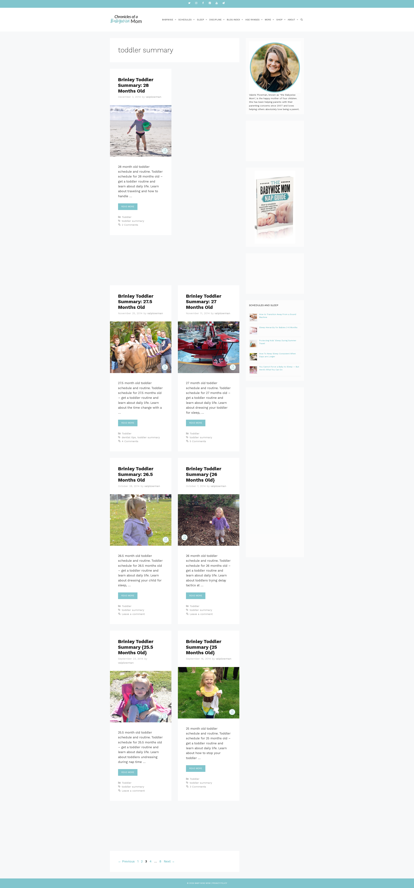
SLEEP (200, 19)
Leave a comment (133, 614)
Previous (126, 861)
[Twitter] (189, 3)
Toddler (126, 217)
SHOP (279, 19)
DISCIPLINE (215, 19)
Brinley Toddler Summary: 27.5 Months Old (135, 301)
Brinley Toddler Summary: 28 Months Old (135, 85)
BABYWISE (167, 19)
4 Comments (130, 441)
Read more (127, 206)
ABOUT (291, 19)
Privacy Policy (219, 883)
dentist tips (129, 437)
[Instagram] (196, 3)
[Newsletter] (223, 3)
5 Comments (198, 441)
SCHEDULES (185, 19)
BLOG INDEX (233, 19)
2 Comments (130, 224)
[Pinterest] (209, 3)
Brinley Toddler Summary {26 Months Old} (203, 474)
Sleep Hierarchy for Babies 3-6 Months (278, 327)
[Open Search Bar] (301, 19)
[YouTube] (216, 3)
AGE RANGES (252, 19)
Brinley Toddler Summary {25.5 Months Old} (135, 647)
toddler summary (133, 220)
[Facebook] (203, 3)
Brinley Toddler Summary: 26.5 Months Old (135, 474)
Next (169, 861)
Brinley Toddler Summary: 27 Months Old (203, 301)
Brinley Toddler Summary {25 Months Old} (203, 647)
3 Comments (198, 786)
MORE (268, 19)
